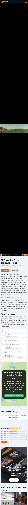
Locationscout (8, 1)
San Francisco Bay (9, 356)
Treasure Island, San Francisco (11, 357)
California (7, 359)
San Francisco (22, 357)
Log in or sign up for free (13, 395)
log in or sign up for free (12, 265)
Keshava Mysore (5, 254)
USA (2, 258)
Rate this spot (4, 441)
